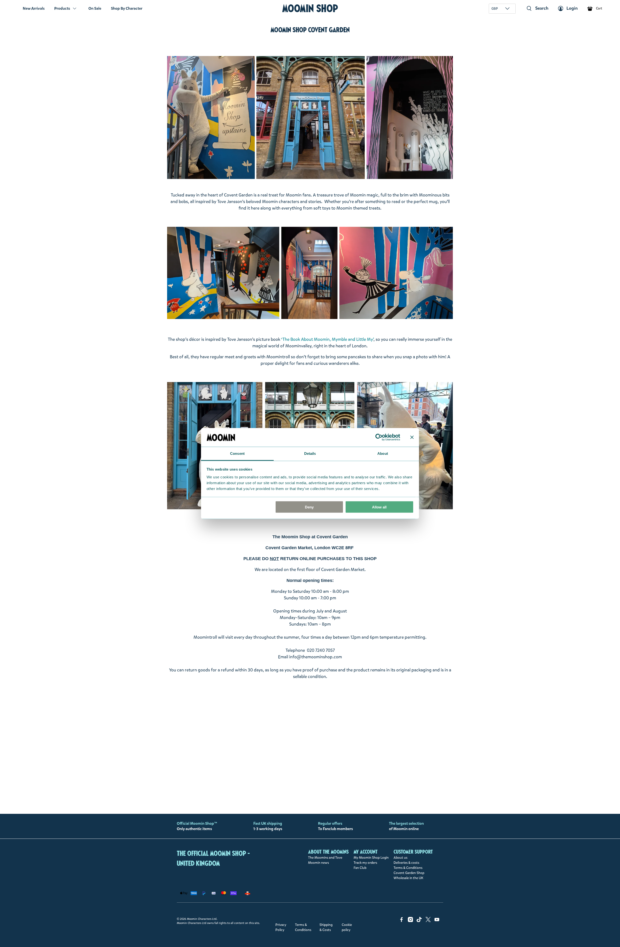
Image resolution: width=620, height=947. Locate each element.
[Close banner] (412, 437)
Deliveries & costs (406, 862)
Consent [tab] (237, 453)
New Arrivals (34, 8)
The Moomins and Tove (325, 857)
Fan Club (360, 867)
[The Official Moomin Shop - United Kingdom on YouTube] (437, 921)
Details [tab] (310, 453)
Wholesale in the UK (408, 878)
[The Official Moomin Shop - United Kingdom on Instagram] (410, 921)
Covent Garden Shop (409, 873)
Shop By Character (126, 8)
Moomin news (318, 862)
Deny (309, 507)
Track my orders (365, 862)
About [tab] (382, 453)
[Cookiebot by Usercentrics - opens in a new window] (379, 437)
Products (62, 8)
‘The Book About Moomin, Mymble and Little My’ (327, 339)
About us (400, 857)
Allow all (379, 507)
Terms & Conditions (408, 867)
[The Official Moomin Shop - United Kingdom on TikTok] (419, 921)
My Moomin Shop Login (371, 857)
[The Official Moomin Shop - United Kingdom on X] (428, 921)
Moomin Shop (310, 8)
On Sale (94, 8)
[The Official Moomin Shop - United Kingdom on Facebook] (401, 921)
